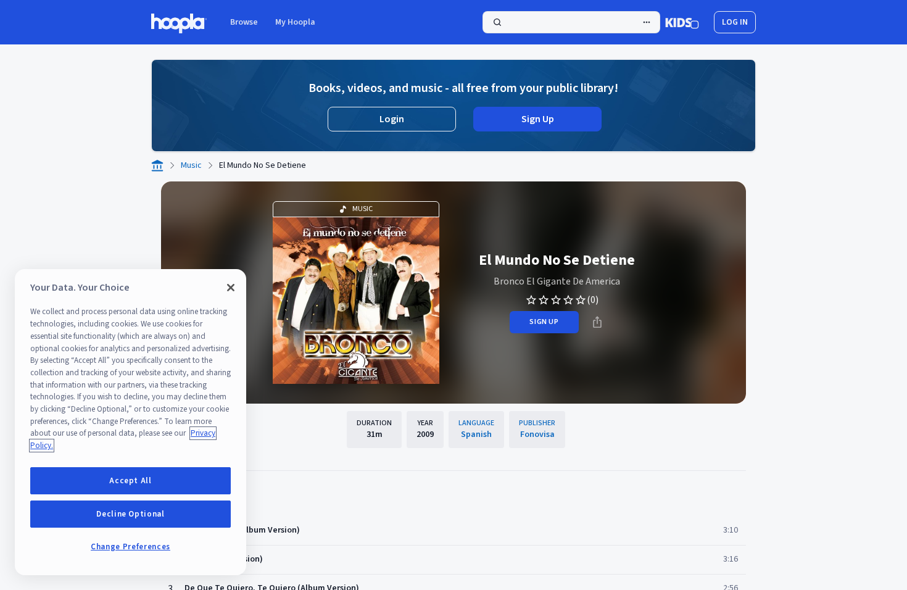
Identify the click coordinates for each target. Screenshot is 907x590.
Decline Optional (130, 514)
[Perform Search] (571, 22)
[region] (130, 422)
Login (391, 119)
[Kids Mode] (682, 22)
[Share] (597, 322)
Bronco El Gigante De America (557, 281)
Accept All (130, 480)
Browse (244, 22)
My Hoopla (295, 22)
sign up (543, 322)
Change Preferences (130, 546)
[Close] (230, 287)
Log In (735, 22)
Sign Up (537, 119)
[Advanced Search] (646, 22)
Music (191, 165)
